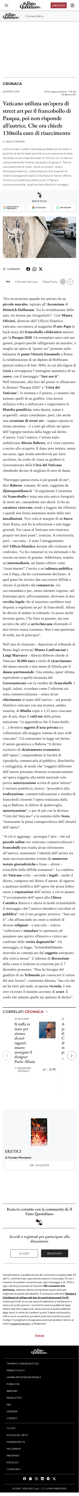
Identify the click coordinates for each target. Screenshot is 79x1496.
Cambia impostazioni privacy (24, 1377)
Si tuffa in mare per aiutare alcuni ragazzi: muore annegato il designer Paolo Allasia (24, 1042)
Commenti (13, 269)
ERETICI (13, 1151)
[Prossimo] (71, 1055)
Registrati (54, 1253)
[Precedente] (7, 1055)
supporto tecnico (20, 1323)
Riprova (39, 1335)
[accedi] (72, 5)
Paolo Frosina (14, 141)
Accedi (24, 1253)
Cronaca (12, 83)
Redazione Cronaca (22, 1069)
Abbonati (58, 5)
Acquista (39, 1165)
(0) (54, 1069)
